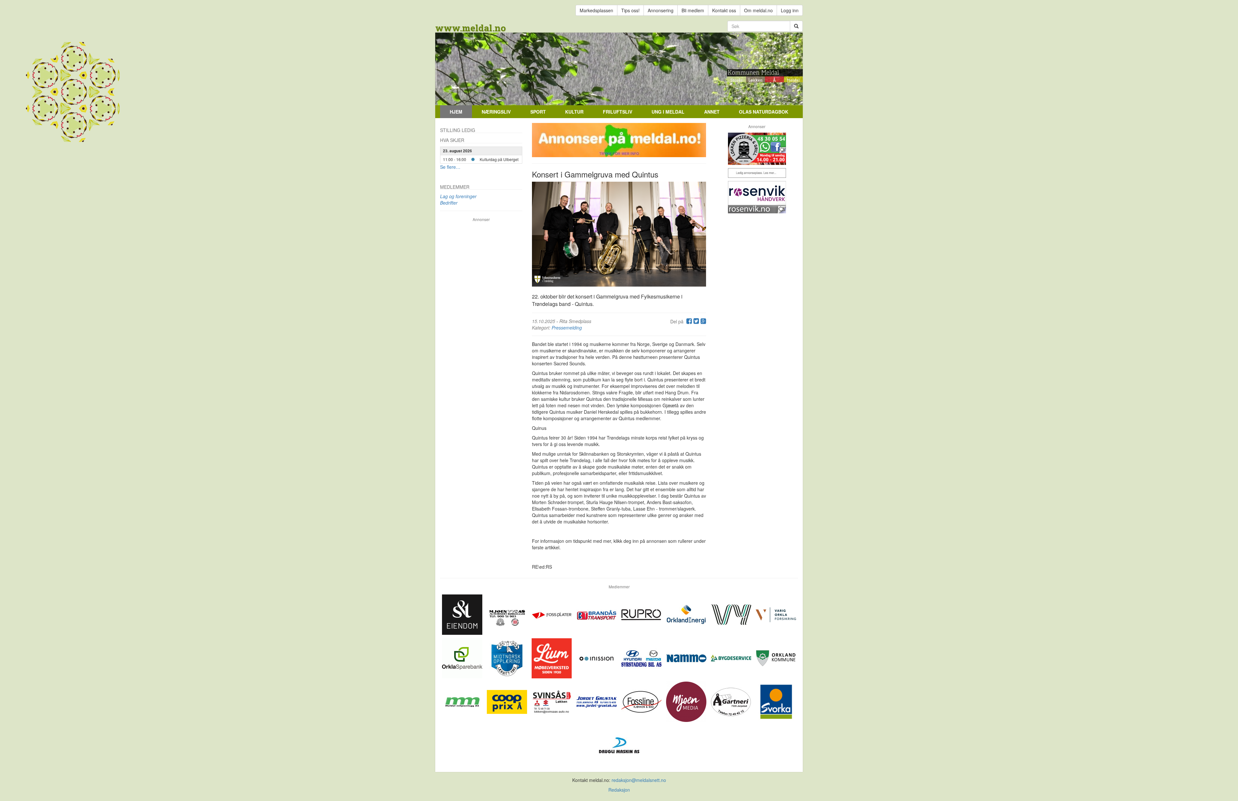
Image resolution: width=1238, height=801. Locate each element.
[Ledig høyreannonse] (757, 173)
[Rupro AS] (642, 614)
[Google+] (702, 321)
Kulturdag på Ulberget (499, 159)
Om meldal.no (758, 10)
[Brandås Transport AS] (597, 614)
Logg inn (790, 10)
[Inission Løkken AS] (597, 657)
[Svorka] (776, 701)
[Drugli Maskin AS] (619, 744)
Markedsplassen (596, 10)
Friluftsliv (617, 111)
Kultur (574, 111)
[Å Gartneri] (731, 701)
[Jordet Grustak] (597, 701)
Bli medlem (693, 10)
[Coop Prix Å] (507, 701)
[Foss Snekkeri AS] (642, 701)
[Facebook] (688, 321)
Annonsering (660, 10)
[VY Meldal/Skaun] (731, 614)
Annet (712, 111)
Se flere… (450, 167)
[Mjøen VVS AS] (507, 614)
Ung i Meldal (668, 111)
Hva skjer (452, 140)
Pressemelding (567, 327)
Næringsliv (496, 111)
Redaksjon (619, 789)
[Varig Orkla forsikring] (776, 614)
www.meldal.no (470, 28)
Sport (538, 111)
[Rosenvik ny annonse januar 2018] (757, 197)
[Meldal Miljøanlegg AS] (462, 701)
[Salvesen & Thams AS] (462, 614)
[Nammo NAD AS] (686, 657)
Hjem (456, 111)
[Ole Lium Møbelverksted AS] (552, 657)
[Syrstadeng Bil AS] (642, 657)
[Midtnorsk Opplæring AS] (507, 657)
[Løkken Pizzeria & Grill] (757, 149)
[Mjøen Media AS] (686, 701)
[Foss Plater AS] (552, 614)
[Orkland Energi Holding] (686, 614)
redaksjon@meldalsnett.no (639, 780)
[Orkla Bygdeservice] (731, 657)
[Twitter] (695, 321)
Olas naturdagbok (763, 111)
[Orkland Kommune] (776, 657)
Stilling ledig (457, 130)
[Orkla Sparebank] (462, 657)
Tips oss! (630, 10)
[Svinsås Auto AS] (552, 701)
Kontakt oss (724, 10)
